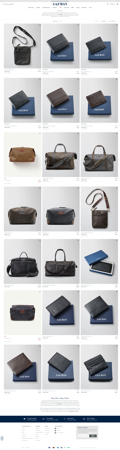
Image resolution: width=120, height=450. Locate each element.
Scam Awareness (25, 440)
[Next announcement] (117, 1)
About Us (37, 428)
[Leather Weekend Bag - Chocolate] (61, 261)
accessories (59, 403)
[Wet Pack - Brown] (22, 154)
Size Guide (24, 434)
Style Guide (84, 7)
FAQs (23, 432)
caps (73, 411)
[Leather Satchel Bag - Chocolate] (99, 209)
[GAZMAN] (60, 4)
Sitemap (37, 438)
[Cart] (117, 4)
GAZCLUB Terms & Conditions (27, 438)
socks (77, 411)
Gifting (77, 7)
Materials (46, 434)
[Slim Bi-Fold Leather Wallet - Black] (22, 100)
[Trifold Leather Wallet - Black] (61, 46)
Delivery (23, 428)
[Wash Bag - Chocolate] (22, 209)
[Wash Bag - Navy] (61, 209)
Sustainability (47, 430)
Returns (23, 430)
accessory (61, 14)
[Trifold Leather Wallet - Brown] (22, 367)
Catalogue (37, 436)
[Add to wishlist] (39, 25)
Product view (60, 21)
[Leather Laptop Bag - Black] (22, 261)
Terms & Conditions (88, 447)
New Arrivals (31, 7)
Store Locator (38, 430)
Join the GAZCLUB (39, 432)
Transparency (47, 428)
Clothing (38, 7)
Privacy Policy (38, 440)
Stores (90, 7)
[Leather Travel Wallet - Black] (99, 261)
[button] (27, 426)
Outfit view (55, 21)
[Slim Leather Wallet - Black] (61, 312)
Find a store (93, 436)
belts (71, 411)
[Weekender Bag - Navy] (99, 154)
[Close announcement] (118, 1)
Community (47, 432)
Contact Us (24, 436)
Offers (72, 7)
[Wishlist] (107, 4)
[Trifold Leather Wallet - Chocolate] (61, 100)
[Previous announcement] (1, 1)
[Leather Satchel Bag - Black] (22, 46)
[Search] (3, 4)
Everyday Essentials (46, 7)
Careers (37, 434)
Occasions (55, 7)
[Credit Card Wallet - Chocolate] (99, 100)
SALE (60, 7)
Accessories (66, 7)
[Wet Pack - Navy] (22, 312)
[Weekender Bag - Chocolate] (61, 154)
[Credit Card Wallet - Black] (99, 46)
